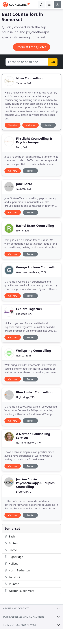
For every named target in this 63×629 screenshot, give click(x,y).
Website (12, 125)
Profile (48, 125)
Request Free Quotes (31, 47)
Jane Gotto (24, 184)
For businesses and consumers (23, 616)
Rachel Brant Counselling (35, 225)
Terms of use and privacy (19, 625)
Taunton (13, 584)
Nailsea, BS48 (23, 355)
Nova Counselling (29, 78)
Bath (11, 536)
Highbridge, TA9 (25, 397)
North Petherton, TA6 (28, 442)
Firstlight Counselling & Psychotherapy (34, 140)
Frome (12, 550)
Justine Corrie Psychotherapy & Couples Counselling (35, 483)
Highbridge (15, 557)
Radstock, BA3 (24, 314)
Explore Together (29, 309)
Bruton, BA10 (23, 491)
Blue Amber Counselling (34, 392)
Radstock (14, 577)
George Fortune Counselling (37, 267)
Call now (30, 125)
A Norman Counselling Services (33, 436)
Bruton (13, 543)
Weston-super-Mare (21, 591)
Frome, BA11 (23, 230)
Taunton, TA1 (23, 83)
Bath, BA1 (21, 147)
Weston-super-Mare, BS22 (31, 272)
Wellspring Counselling (33, 350)
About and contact (16, 608)
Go (53, 62)
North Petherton (19, 570)
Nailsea (13, 563)
